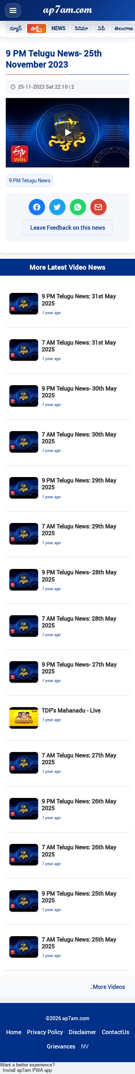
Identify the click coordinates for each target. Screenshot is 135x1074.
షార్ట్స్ (36, 28)
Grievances (61, 1046)
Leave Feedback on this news (67, 228)
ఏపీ (101, 28)
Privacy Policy (45, 1032)
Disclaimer (82, 1032)
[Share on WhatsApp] (78, 207)
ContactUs (115, 1032)
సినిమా (81, 28)
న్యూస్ (16, 28)
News (58, 28)
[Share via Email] (98, 207)
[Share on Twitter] (57, 207)
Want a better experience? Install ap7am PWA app (27, 1067)
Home (13, 1032)
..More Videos (107, 987)
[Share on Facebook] (37, 207)
